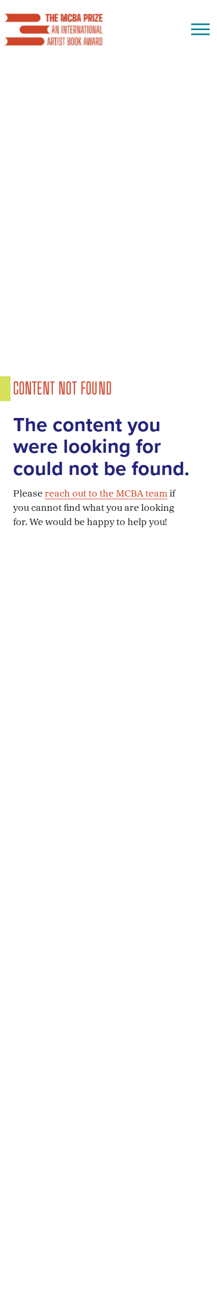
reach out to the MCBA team (106, 494)
